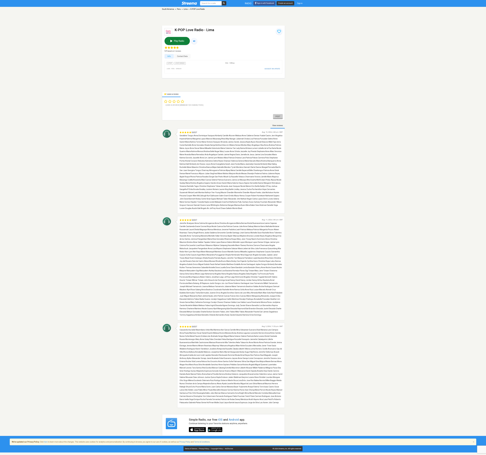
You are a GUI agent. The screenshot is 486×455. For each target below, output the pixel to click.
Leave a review (172, 94)
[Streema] (189, 3)
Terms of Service (191, 449)
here (46, 442)
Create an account (285, 3)
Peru (179, 9)
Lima (186, 9)
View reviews (277, 125)
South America (168, 9)
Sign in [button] (299, 3)
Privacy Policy (204, 449)
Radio (248, 3)
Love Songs (180, 63)
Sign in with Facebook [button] (265, 3)
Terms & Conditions (202, 442)
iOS (220, 419)
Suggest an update (272, 69)
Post (278, 116)
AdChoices (229, 449)
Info (169, 56)
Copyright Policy (217, 449)
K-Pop (170, 63)
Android (234, 419)
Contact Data (182, 56)
